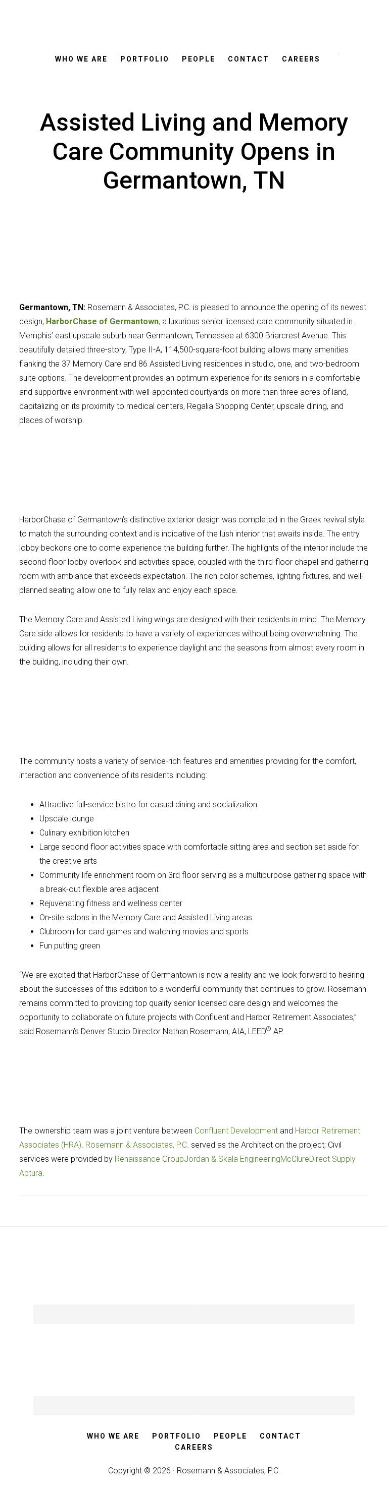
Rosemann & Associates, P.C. (137, 1145)
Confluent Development (236, 1131)
